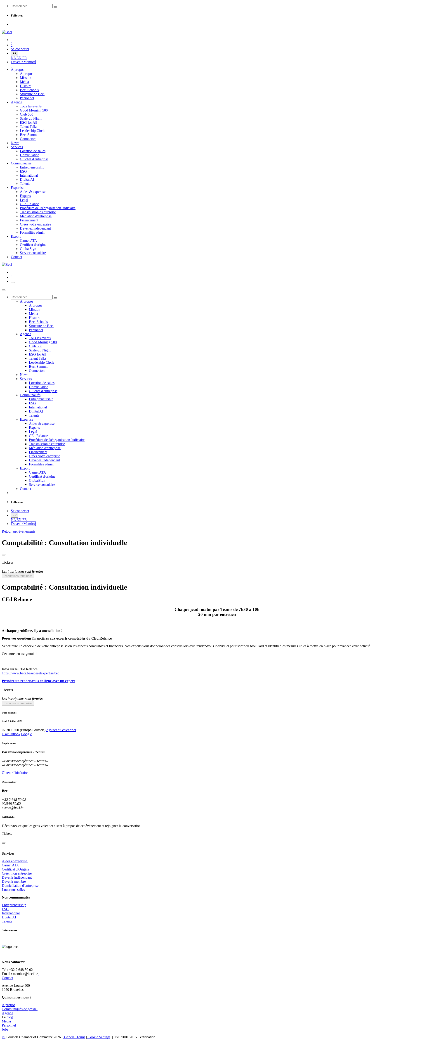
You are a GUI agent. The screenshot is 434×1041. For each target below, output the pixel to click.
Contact (7, 978)
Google (26, 734)
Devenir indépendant (17, 877)
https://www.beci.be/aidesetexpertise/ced (30, 673)
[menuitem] (14, 58)
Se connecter (20, 49)
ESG (5, 909)
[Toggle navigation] (12, 282)
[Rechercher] (55, 7)
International (11, 913)
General (74, 1037)
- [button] (2, 837)
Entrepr (14, 905)
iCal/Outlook (11, 734)
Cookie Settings (98, 1037)
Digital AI (9, 917)
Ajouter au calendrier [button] (61, 730)
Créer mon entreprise (17, 873)
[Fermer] (3, 290)
